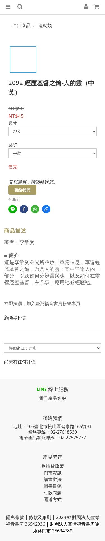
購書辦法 (53, 479)
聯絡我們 (22, 189)
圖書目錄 (53, 486)
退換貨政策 (52, 466)
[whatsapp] (35, 209)
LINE (42, 389)
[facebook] (24, 209)
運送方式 (53, 499)
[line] (12, 209)
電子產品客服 (52, 398)
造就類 (45, 25)
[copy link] (46, 209)
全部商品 (22, 25)
